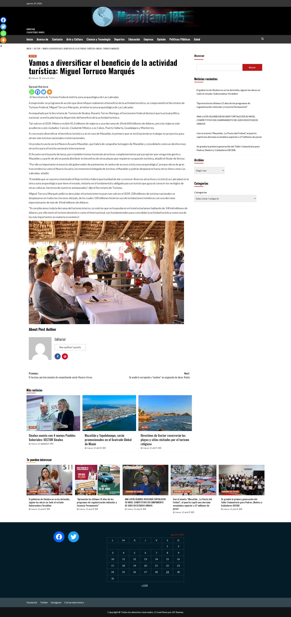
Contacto (57, 39)
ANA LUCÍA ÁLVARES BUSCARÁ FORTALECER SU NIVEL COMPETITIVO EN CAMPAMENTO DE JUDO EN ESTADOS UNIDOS (227, 120)
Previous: (60, 375)
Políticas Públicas (179, 39)
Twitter (44, 602)
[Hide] (1, 46)
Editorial (34, 78)
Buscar (199, 55)
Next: (159, 375)
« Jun (144, 585)
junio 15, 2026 (45, 509)
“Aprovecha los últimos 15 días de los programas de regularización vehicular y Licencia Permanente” (223, 105)
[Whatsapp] (31, 92)
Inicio (30, 39)
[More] (49, 92)
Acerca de (42, 39)
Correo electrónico (74, 602)
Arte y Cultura (74, 39)
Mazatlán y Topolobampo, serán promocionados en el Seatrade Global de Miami (108, 439)
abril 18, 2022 (101, 448)
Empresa (148, 39)
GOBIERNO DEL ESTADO (38, 491)
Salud (197, 39)
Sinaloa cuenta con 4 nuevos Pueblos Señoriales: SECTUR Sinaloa (52, 437)
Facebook (32, 602)
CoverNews (161, 612)
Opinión (161, 39)
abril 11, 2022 (156, 448)
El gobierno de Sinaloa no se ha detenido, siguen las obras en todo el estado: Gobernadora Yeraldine (228, 92)
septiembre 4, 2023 (46, 444)
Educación (134, 39)
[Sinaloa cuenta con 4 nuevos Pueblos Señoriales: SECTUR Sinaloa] (53, 413)
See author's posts (70, 347)
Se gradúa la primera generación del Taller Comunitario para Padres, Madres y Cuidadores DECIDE (228, 148)
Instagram (56, 602)
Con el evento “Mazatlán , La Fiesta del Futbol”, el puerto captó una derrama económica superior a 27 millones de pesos (229, 135)
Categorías (200, 192)
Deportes (119, 39)
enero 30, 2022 (48, 78)
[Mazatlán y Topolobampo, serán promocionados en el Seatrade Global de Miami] (109, 413)
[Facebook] (37, 92)
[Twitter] (43, 92)
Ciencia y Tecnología (98, 39)
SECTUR (33, 56)
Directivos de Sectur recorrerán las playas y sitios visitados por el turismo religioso (165, 439)
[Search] (262, 38)
